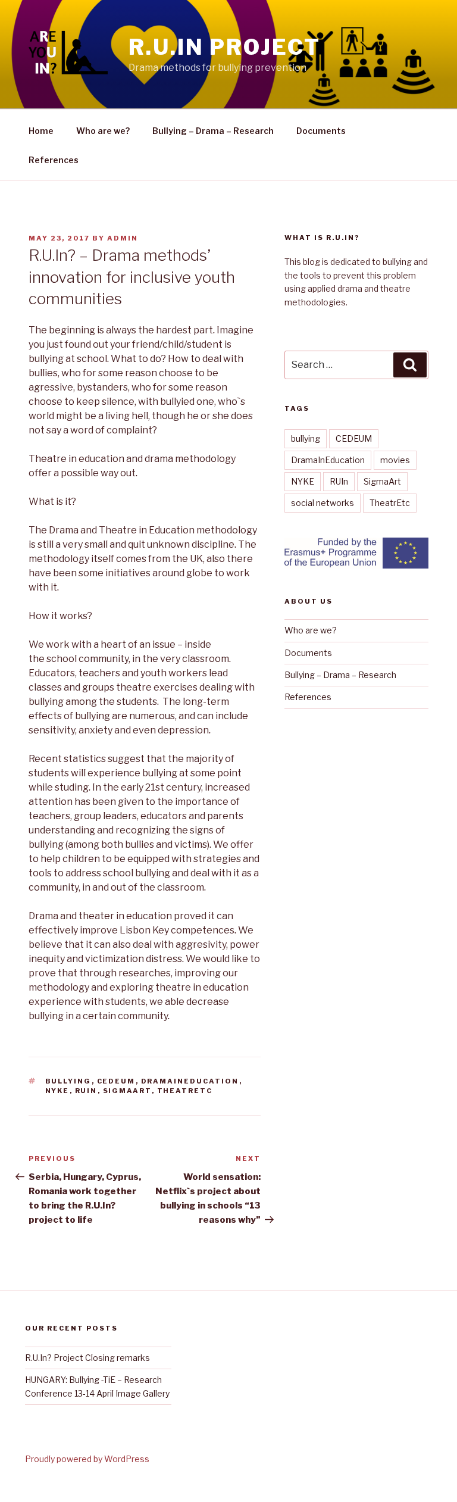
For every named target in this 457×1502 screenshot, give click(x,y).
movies (395, 460)
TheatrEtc (185, 1090)
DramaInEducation (190, 1081)
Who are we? (103, 131)
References (54, 160)
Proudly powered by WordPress (87, 1459)
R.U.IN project (224, 47)
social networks (322, 503)
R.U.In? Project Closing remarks (87, 1358)
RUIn (86, 1090)
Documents (321, 131)
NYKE (57, 1090)
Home (41, 131)
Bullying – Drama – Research (213, 131)
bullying (68, 1081)
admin (122, 238)
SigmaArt (127, 1090)
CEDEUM (116, 1081)
